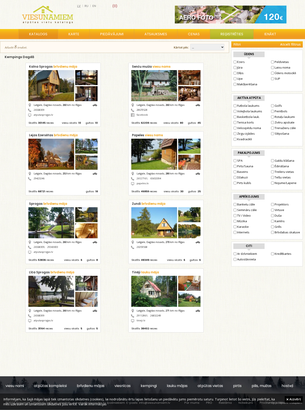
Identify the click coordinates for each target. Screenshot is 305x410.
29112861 (142, 315)
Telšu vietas (283, 177)
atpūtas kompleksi (50, 385)
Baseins (242, 172)
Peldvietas (282, 62)
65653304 (155, 178)
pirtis (237, 385)
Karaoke (243, 227)
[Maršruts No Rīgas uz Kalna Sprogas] (96, 104)
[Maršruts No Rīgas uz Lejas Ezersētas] (96, 173)
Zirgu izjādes (246, 134)
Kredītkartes (283, 254)
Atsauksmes (155, 34)
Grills (278, 227)
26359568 (142, 247)
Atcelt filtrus (290, 44)
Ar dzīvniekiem (247, 254)
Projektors (282, 204)
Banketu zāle (246, 204)
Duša (278, 215)
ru (86, 6)
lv (79, 6)
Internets (243, 232)
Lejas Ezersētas (53, 135)
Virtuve (279, 210)
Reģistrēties (231, 34)
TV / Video (244, 215)
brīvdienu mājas (90, 385)
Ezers (241, 62)
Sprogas (48, 204)
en (94, 6)
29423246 (39, 178)
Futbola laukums (248, 106)
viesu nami (15, 385)
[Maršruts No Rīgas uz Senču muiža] (199, 104)
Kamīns (280, 221)
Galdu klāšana (284, 161)
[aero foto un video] (230, 14)
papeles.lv (143, 183)
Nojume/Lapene (286, 183)
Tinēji (145, 272)
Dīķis (240, 73)
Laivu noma (282, 67)
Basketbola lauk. (248, 117)
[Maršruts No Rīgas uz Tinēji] (199, 310)
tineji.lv (141, 320)
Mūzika (242, 221)
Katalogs (38, 34)
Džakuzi (242, 177)
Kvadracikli (244, 139)
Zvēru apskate (285, 122)
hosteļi (287, 385)
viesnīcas (123, 385)
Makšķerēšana (247, 84)
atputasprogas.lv (43, 114)
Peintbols (281, 111)
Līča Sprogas (51, 272)
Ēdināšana (282, 166)
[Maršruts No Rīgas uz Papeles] (199, 173)
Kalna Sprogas (53, 67)
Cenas (194, 34)
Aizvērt (294, 399)
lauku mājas (177, 385)
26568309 (39, 109)
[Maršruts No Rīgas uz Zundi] (199, 242)
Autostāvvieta (246, 259)
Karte (73, 34)
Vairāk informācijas (92, 404)
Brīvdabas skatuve (287, 232)
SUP (277, 79)
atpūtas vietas (210, 385)
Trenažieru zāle (285, 128)
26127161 (142, 178)
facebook (142, 114)
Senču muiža (151, 67)
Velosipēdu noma (249, 128)
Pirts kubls (244, 183)
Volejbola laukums (249, 111)
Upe (240, 79)
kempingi (149, 385)
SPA (239, 161)
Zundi (148, 204)
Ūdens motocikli (285, 73)
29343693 (52, 247)
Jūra (239, 67)
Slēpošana (282, 134)
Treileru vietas (284, 172)
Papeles (147, 135)
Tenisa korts (245, 122)
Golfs (278, 106)
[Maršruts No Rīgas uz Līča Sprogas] (96, 310)
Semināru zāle (247, 210)
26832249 (155, 315)
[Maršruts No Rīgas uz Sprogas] (96, 242)
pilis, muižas (262, 385)
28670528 (142, 109)
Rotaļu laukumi (285, 117)
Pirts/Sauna (245, 166)
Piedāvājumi (111, 34)
